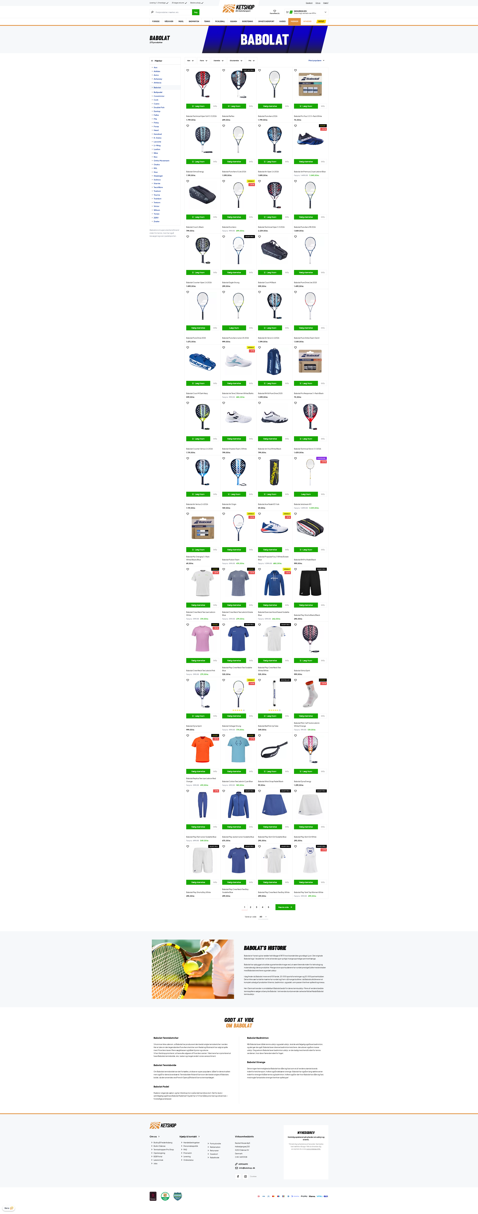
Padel (181, 21)
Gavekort (309, 3)
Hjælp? (325, 3)
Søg (195, 12)
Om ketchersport (266, 21)
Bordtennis (247, 21)
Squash (233, 21)
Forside (155, 21)
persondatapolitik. (313, 1149)
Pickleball (220, 21)
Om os (318, 3)
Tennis (207, 21)
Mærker (294, 21)
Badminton (194, 21)
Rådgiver (169, 21)
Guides (282, 21)
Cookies (253, 1176)
